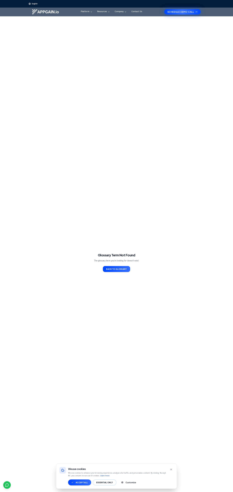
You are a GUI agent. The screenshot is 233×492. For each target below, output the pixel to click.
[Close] (171, 469)
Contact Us (136, 12)
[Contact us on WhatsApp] (7, 485)
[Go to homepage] (45, 11)
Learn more (104, 476)
